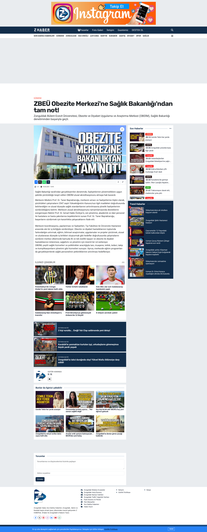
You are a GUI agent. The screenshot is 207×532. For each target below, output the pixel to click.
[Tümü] (170, 128)
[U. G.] (41, 376)
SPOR (138, 36)
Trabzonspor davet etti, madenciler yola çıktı (157, 191)
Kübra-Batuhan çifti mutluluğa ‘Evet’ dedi (156, 170)
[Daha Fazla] (48, 182)
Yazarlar (85, 30)
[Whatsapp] (59, 517)
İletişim (110, 30)
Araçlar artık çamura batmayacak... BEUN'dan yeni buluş (79, 435)
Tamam (171, 529)
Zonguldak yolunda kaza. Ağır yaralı (158, 149)
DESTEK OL (137, 30)
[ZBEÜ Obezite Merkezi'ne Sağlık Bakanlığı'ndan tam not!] (80, 152)
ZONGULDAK (71, 36)
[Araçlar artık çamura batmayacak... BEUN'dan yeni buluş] (80, 424)
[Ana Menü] (172, 36)
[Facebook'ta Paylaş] (36, 182)
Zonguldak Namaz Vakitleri (93, 495)
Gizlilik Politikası (124, 492)
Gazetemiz (123, 30)
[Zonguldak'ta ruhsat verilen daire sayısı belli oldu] (50, 424)
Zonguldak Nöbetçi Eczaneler (94, 490)
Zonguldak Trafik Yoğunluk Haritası (96, 497)
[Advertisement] (103, 67)
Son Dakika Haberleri (91, 504)
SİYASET (130, 36)
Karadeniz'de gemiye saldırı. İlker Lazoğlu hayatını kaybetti (156, 181)
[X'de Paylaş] (40, 182)
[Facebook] (35, 517)
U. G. (38, 186)
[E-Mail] (49, 379)
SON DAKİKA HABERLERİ (44, 36)
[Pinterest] (43, 517)
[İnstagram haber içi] (103, 13)
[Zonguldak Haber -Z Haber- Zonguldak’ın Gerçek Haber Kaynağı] (42, 30)
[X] (39, 517)
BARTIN (104, 36)
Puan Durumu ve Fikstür (92, 500)
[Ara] (172, 30)
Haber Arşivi (88, 507)
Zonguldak (149, 155)
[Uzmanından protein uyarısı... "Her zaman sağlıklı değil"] (80, 399)
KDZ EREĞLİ (83, 36)
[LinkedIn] (51, 517)
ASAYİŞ (122, 36)
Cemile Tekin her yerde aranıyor (48, 409)
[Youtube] (55, 517)
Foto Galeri (97, 30)
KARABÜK (113, 36)
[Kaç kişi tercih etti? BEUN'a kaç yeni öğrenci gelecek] (110, 399)
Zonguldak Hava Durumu (93, 492)
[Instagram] (47, 517)
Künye (149, 490)
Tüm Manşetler (89, 502)
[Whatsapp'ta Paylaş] (44, 182)
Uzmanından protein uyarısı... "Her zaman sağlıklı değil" (79, 410)
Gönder (40, 479)
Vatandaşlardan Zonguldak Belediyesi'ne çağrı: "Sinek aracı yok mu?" (157, 160)
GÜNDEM (60, 36)
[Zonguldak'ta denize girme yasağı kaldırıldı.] (110, 424)
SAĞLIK (146, 36)
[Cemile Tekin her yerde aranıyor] (50, 399)
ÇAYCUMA (94, 36)
